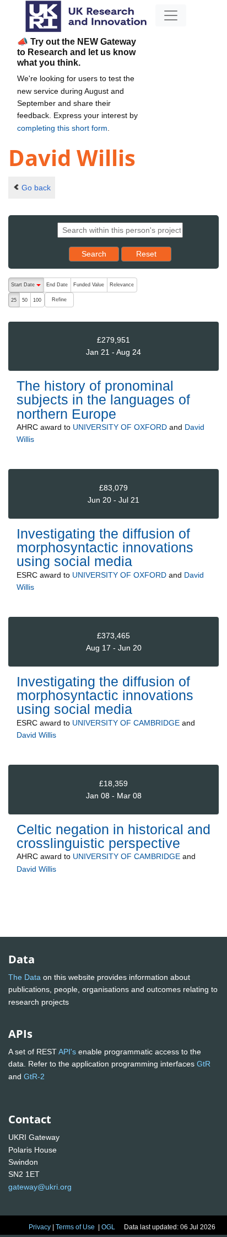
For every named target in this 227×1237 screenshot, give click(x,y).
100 (37, 300)
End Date (57, 284)
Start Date (27, 287)
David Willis (36, 735)
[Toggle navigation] (170, 15)
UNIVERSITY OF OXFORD (120, 427)
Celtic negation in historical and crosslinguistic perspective (113, 836)
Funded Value (88, 284)
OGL (108, 1227)
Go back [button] (36, 187)
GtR (203, 1063)
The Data (24, 977)
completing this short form (62, 128)
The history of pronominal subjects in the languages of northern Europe (103, 399)
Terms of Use (75, 1227)
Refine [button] (59, 299)
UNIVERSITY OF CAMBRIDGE (126, 722)
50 (25, 300)
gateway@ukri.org (40, 1186)
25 (14, 300)
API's (67, 1051)
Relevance (122, 284)
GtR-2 (34, 1076)
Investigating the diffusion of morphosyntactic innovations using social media (105, 547)
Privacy (40, 1227)
